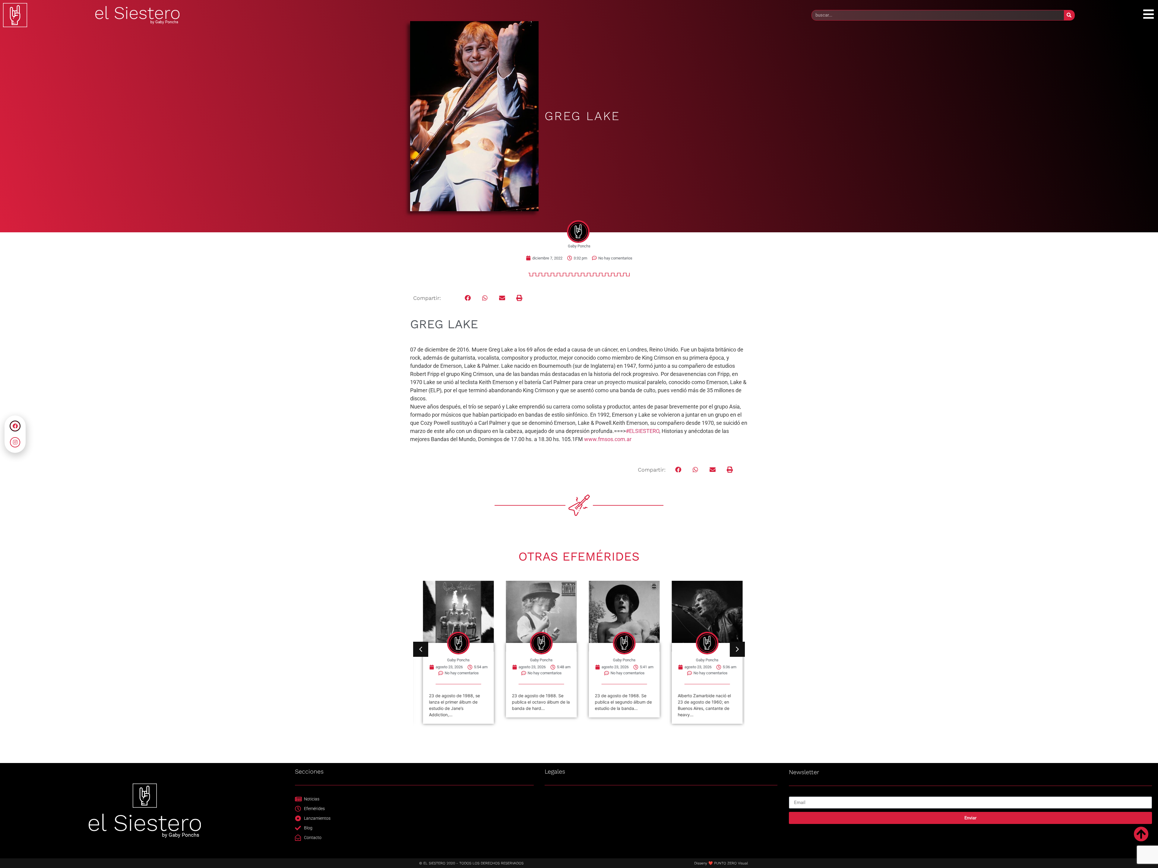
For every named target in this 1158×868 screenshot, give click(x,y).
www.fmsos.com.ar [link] (607, 439)
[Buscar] (1069, 15)
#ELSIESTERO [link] (642, 431)
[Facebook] (15, 426)
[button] (468, 298)
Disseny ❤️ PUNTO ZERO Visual (721, 863)
